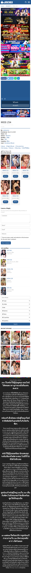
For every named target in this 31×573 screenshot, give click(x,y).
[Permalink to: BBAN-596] (5, 367)
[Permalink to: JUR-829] (5, 352)
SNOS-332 (25, 343)
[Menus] (29, 2)
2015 (5, 139)
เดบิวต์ (20, 476)
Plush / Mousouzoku (11, 261)
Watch (5, 176)
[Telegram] (18, 78)
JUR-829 (5, 358)
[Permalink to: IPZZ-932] (15, 352)
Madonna (4, 553)
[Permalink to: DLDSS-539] (15, 338)
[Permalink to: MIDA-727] (15, 161)
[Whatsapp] (15, 78)
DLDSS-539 (15, 343)
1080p (7, 137)
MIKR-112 (5, 170)
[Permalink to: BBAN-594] (15, 367)
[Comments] (5, 99)
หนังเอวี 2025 (13, 380)
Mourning (18, 148)
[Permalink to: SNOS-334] (5, 338)
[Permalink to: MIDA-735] (25, 161)
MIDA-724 (15, 196)
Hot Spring (4, 148)
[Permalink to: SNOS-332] (25, 338)
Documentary (20, 146)
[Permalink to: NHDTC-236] (25, 352)
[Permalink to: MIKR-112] (5, 161)
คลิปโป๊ (20, 398)
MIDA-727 (15, 170)
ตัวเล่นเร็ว (15, 105)
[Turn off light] (2, 99)
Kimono (11, 148)
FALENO (9, 271)
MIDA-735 (25, 170)
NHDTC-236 (25, 358)
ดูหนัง (25, 402)
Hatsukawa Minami (9, 143)
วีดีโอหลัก (15, 102)
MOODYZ (8, 136)
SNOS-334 (5, 343)
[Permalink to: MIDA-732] (5, 187)
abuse (3, 146)
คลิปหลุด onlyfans (14, 568)
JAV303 (19, 380)
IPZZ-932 (15, 358)
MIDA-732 (5, 196)
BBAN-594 (15, 373)
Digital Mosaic (10, 146)
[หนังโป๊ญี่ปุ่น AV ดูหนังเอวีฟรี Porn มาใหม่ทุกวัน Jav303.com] (7, 2)
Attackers (9, 252)
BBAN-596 (5, 373)
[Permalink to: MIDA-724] (15, 187)
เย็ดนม (25, 443)
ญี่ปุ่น (8, 141)
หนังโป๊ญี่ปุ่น (26, 148)
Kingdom (9, 280)
